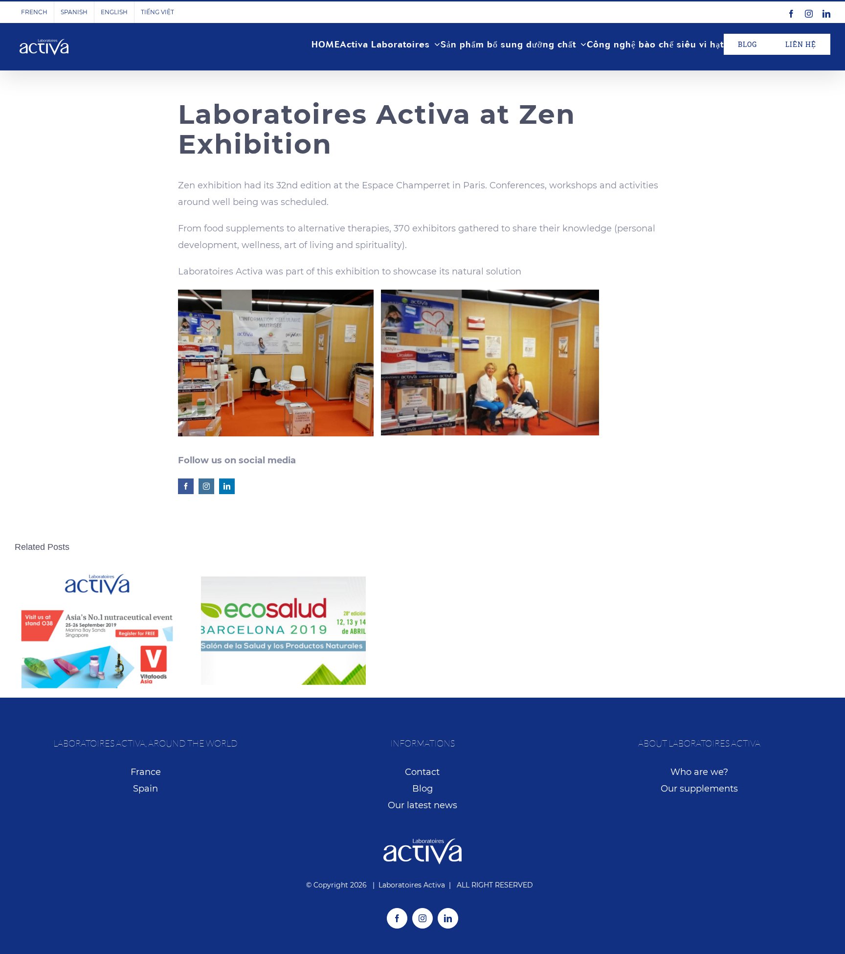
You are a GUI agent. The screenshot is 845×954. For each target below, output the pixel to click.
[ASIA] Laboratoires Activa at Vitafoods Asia (97, 631)
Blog (422, 788)
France (146, 772)
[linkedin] (227, 486)
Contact (422, 772)
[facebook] (186, 486)
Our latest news (422, 805)
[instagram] (206, 486)
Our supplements (699, 788)
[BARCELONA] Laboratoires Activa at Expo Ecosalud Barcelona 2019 (283, 631)
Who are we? (699, 772)
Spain (145, 788)
